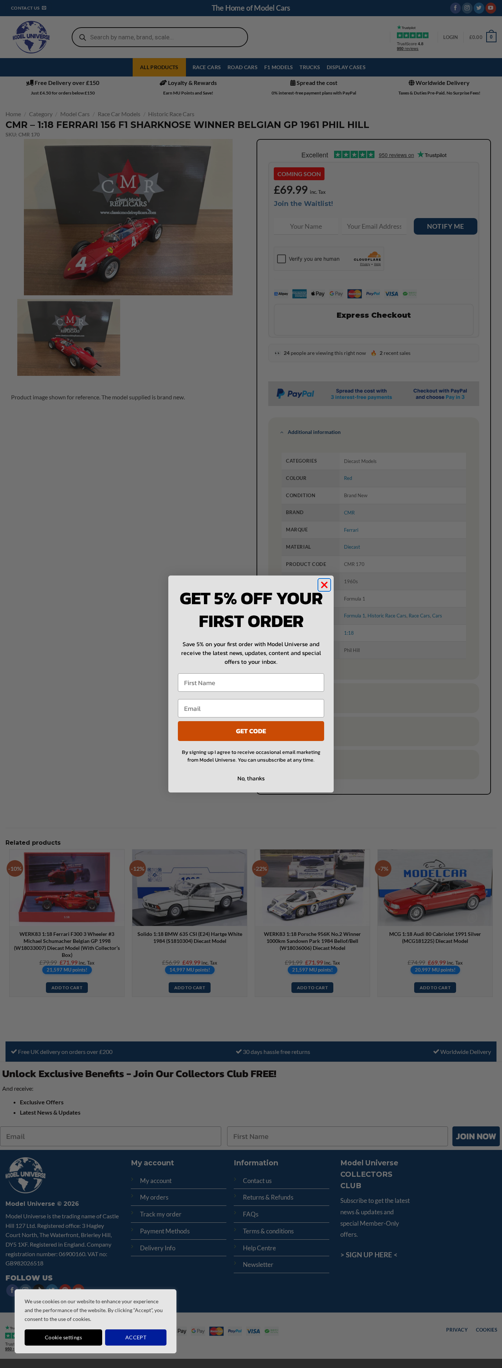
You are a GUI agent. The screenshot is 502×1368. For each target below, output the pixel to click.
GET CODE (251, 731)
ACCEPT (136, 1337)
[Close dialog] (324, 584)
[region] (95, 1321)
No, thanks (251, 778)
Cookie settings (63, 1337)
